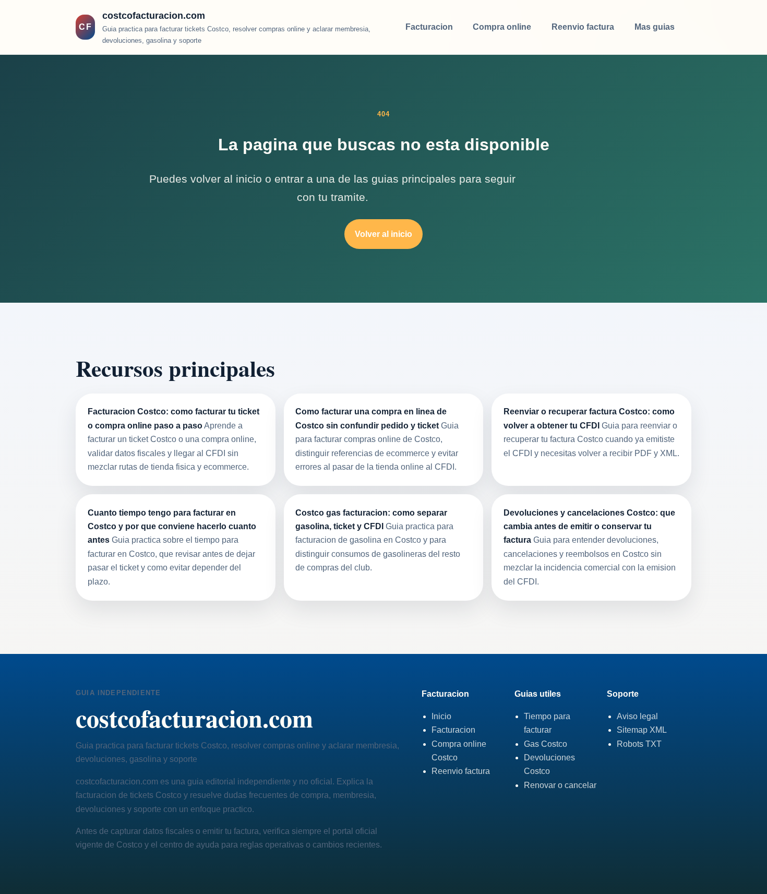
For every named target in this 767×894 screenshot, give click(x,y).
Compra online (502, 26)
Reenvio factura (583, 26)
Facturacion (429, 26)
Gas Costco (545, 744)
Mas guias (654, 26)
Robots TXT (639, 744)
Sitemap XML (642, 729)
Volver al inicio (383, 234)
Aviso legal (637, 716)
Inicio (441, 716)
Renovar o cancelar (560, 785)
